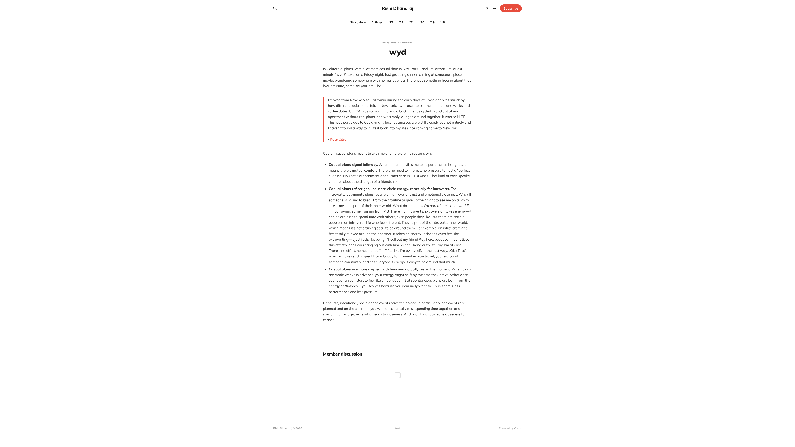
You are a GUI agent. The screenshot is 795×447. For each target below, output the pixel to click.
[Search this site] (275, 8)
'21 (411, 22)
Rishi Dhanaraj (397, 8)
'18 (442, 22)
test (397, 428)
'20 (422, 22)
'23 (391, 22)
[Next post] (469, 335)
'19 (432, 22)
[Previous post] (326, 335)
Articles (377, 22)
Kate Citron (339, 139)
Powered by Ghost (510, 428)
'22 (401, 22)
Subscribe (511, 8)
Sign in (491, 8)
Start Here (358, 22)
